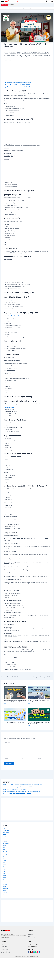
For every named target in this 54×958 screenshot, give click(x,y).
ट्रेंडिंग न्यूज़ (5, 854)
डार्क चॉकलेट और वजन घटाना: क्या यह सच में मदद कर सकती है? (14, 789)
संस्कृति (4, 890)
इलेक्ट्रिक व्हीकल (6, 832)
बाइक (4, 862)
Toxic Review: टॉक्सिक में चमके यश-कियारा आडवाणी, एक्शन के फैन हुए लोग (17, 793)
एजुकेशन (4, 834)
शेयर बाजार (5, 886)
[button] (52, 1)
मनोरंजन (4, 869)
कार (4, 839)
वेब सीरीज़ (5, 884)
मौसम (4, 871)
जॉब (4, 849)
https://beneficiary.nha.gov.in (15, 315)
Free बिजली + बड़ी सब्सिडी (17, 84)
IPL (4, 828)
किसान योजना (5, 841)
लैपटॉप (4, 880)
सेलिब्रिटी (5, 892)
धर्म (3, 858)
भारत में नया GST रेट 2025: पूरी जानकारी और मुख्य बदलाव (14, 722)
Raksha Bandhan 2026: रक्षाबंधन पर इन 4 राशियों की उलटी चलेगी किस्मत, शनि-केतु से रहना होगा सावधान (22, 784)
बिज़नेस (4, 864)
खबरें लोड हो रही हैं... (10, 4)
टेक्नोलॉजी (5, 852)
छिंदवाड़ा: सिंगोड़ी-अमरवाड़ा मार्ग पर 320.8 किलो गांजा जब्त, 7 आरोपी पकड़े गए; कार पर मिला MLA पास (21, 791)
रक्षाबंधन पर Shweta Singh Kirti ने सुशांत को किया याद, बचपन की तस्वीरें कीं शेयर (18, 787)
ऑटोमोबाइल (5, 836)
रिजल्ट (4, 877)
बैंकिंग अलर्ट (5, 867)
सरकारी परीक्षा (5, 888)
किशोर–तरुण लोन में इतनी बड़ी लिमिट (18, 87)
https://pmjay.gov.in (9, 300)
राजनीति (4, 875)
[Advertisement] (27, 71)
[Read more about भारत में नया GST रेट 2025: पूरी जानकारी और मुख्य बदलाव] (15, 714)
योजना (5, 703)
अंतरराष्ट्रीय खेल (6, 830)
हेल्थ (4, 895)
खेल (4, 847)
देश (3, 856)
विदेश (4, 882)
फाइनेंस (4, 860)
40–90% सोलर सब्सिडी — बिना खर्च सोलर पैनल (18, 82)
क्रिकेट (4, 845)
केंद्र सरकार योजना (6, 843)
